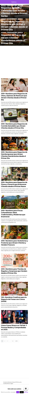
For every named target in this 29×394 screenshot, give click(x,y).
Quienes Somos (11, 382)
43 (12, 341)
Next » (16, 341)
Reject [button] (21, 392)
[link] (26, 388)
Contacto (5, 382)
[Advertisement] (14, 61)
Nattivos (13, 2)
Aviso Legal (10, 383)
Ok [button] (17, 392)
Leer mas (26, 392)
